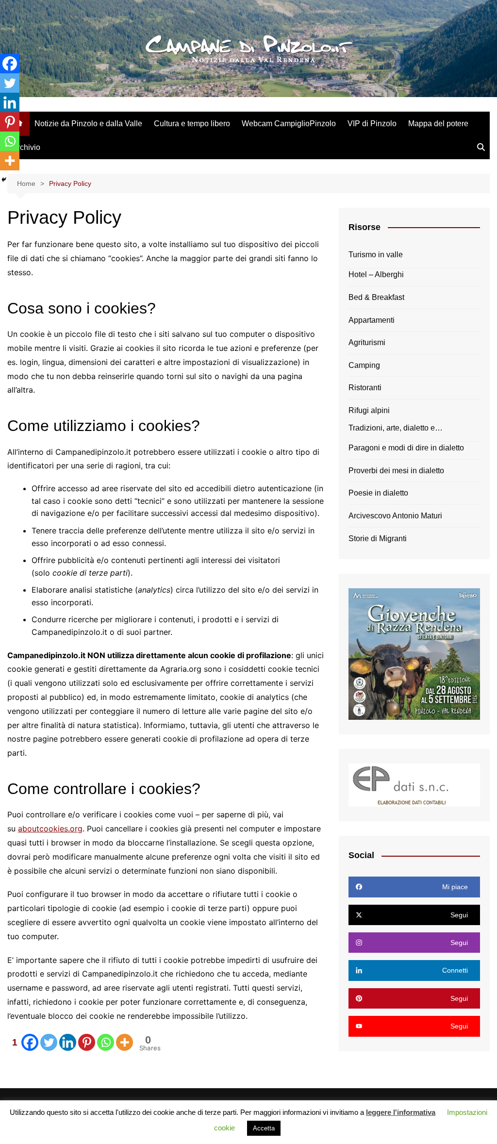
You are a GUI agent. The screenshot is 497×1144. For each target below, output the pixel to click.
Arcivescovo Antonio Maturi (395, 516)
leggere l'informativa (400, 1112)
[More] (124, 1042)
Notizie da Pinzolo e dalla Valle (88, 123)
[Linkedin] (67, 1042)
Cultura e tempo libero (192, 123)
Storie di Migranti (377, 538)
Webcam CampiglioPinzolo (289, 123)
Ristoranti (364, 387)
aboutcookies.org (50, 828)
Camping (364, 365)
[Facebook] (9, 63)
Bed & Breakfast (376, 297)
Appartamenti (371, 320)
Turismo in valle (375, 254)
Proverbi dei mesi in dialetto (396, 470)
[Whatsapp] (105, 1042)
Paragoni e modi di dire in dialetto (406, 448)
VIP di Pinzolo (372, 123)
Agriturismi (366, 342)
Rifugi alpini (369, 410)
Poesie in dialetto (378, 493)
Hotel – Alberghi (376, 274)
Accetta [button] (264, 1128)
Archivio (26, 147)
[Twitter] (48, 1042)
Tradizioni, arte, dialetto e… (395, 428)
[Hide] (4, 179)
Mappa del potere (438, 123)
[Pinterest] (86, 1042)
